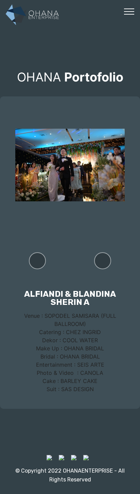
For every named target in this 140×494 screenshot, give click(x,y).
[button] (37, 260)
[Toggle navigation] (129, 11)
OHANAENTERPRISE (88, 471)
